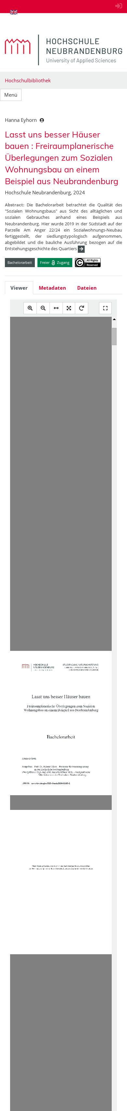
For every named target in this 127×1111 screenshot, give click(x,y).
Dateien (87, 287)
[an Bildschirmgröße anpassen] (69, 308)
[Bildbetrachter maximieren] (105, 308)
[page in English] (13, 12)
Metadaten (52, 287)
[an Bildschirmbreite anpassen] (56, 308)
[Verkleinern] (43, 308)
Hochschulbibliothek (28, 80)
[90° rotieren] (81, 308)
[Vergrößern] (30, 308)
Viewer (19, 287)
